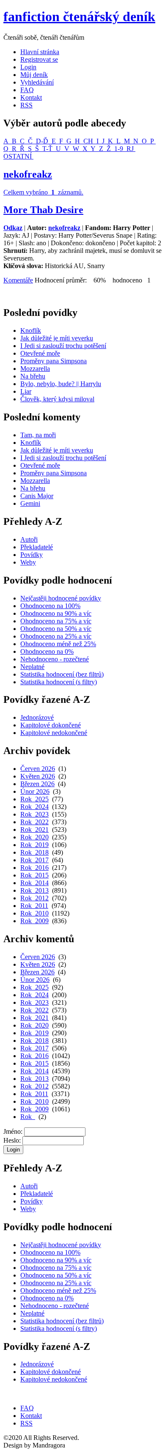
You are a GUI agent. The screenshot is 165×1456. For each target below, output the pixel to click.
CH (88, 141)
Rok (27, 1116)
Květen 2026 (37, 776)
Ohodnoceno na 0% (47, 651)
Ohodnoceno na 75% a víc (55, 621)
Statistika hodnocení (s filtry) (58, 681)
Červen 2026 (37, 768)
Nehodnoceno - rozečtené (54, 659)
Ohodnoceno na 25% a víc (55, 636)
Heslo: (12, 1140)
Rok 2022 (34, 821)
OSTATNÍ (18, 156)
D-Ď (42, 141)
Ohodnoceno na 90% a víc (55, 613)
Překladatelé (36, 547)
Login (28, 67)
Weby (28, 562)
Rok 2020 (34, 837)
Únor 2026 (35, 791)
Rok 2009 (34, 920)
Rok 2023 (34, 814)
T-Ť (47, 148)
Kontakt (31, 97)
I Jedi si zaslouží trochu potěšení (63, 345)
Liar (25, 391)
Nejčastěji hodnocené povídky (60, 598)
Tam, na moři (38, 435)
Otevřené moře (40, 353)
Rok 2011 (34, 905)
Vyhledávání (37, 82)
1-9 (119, 148)
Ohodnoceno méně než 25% (58, 643)
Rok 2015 (34, 875)
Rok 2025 (34, 799)
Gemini (30, 503)
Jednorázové (37, 717)
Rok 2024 (34, 806)
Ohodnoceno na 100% (50, 605)
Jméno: (12, 1131)
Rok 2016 (34, 867)
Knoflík (30, 330)
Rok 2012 (34, 898)
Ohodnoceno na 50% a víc (55, 628)
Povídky (31, 554)
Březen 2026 (37, 783)
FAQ (27, 89)
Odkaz (12, 227)
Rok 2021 (34, 829)
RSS (26, 105)
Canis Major (36, 495)
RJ (130, 148)
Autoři (29, 539)
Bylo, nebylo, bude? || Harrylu (60, 383)
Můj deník (34, 74)
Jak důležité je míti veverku (56, 338)
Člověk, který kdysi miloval (57, 399)
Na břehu (32, 376)
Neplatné (32, 666)
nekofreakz (27, 174)
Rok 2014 (34, 882)
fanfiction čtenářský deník (79, 16)
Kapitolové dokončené (50, 725)
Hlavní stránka (39, 51)
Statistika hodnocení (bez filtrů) (62, 674)
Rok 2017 (34, 860)
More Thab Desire (43, 209)
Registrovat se (39, 59)
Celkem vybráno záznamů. (43, 192)
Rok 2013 (34, 890)
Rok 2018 (34, 852)
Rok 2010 (34, 913)
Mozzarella (35, 368)
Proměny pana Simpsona (53, 361)
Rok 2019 (34, 844)
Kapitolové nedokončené (53, 732)
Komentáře (18, 280)
